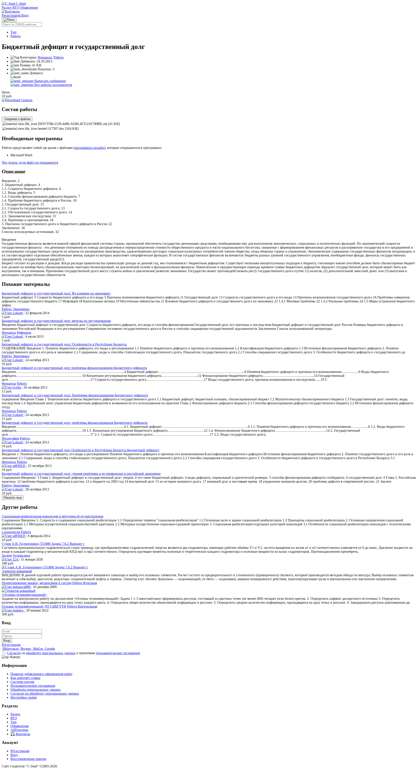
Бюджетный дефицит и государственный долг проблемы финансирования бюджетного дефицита (74, 368)
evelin (17, 387)
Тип (13, 32)
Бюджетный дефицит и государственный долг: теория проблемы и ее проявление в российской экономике (81, 473)
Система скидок (22, 682)
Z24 (15, 559)
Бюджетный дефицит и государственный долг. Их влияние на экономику (56, 293)
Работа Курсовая (84, 583)
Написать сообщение (50, 81)
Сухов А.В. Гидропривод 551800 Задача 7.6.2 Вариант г (43, 544)
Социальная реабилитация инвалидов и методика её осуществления (52, 516)
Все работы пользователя (53, 85)
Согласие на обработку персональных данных (44, 693)
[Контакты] (11, 11)
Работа (15, 36)
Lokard (18, 313)
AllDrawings (19, 730)
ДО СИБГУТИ (55, 606)
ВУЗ (15, 7)
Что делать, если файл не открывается (30, 162)
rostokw (18, 610)
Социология (11, 532)
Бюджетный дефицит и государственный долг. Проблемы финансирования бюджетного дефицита (75, 395)
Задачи (7, 555)
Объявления (29, 7)
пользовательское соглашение (118, 653)
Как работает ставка (25, 678)
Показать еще (12, 497)
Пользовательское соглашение (32, 685)
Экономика (21, 309)
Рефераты (24, 332)
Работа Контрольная (82, 606)
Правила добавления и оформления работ (41, 674)
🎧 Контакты (20, 734)
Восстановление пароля (28, 759)
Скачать (26, 100)
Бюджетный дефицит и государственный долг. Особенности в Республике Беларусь (64, 344)
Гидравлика (21, 555)
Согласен (14, 653)
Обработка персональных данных (35, 689)
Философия (10, 438)
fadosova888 (21, 587)
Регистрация (11, 15)
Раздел (7, 7)
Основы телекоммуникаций (22, 606)
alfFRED (19, 466)
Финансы (45, 57)
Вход (25, 15)
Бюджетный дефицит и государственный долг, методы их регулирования (56, 321)
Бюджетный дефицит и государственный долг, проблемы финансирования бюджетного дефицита (74, 423)
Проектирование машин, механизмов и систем (36, 583)
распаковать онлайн (89, 148)
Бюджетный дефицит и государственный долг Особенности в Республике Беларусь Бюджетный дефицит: (81, 450)
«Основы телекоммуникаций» (24, 594)
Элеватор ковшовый (17, 571)
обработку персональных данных (51, 653)
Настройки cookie (23, 697)
